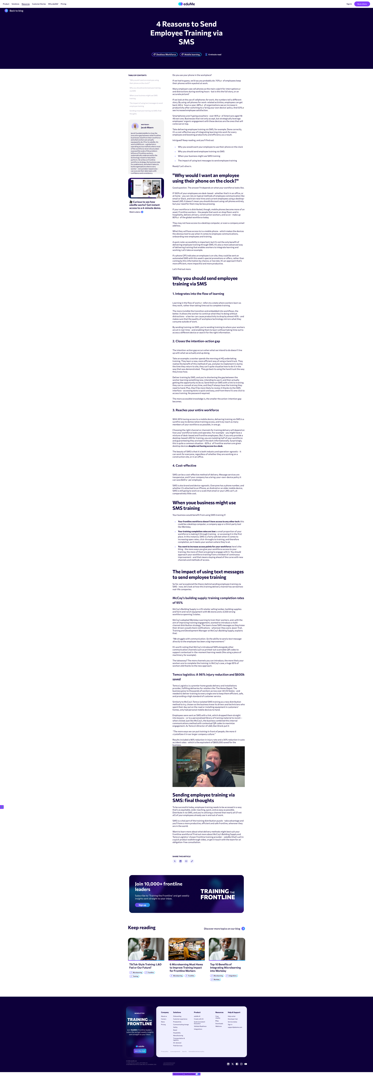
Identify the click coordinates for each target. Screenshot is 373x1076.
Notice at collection (178, 1074)
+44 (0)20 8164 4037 (169, 1063)
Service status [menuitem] (232, 1022)
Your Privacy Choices (190, 1074)
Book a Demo (362, 4)
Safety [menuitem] (175, 1027)
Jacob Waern (147, 127)
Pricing (63, 4)
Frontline (151, 972)
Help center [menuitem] (232, 1016)
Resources (26, 4)
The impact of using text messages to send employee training (146, 104)
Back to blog (16, 10)
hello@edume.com (168, 1064)
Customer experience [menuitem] (180, 1019)
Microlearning (137, 972)
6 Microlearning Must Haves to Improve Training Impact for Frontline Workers (186, 967)
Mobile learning (192, 54)
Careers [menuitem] (163, 1019)
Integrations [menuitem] (198, 1029)
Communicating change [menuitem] (181, 1024)
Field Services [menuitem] (177, 1045)
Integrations (232, 976)
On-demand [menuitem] (177, 1043)
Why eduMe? (53, 4)
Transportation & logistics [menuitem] (179, 1039)
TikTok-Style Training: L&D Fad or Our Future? (145, 966)
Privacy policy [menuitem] (164, 1051)
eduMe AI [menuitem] (197, 1016)
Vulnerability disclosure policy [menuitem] (196, 1051)
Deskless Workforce (166, 54)
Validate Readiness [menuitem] (200, 1026)
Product (6, 4)
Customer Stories (39, 4)
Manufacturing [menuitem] (178, 1035)
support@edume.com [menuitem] (235, 1027)
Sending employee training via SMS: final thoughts (145, 112)
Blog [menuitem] (216, 1021)
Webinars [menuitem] (218, 1026)
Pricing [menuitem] (163, 1024)
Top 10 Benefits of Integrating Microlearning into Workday (225, 967)
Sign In (349, 4)
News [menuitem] (163, 1022)
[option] (146, 958)
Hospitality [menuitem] (177, 1033)
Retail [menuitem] (175, 1030)
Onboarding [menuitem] (177, 1016)
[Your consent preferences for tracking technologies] (2, 807)
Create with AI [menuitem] (198, 1019)
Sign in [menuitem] (230, 1024)
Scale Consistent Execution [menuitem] (199, 1022)
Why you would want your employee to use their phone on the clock (210, 146)
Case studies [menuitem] (217, 1017)
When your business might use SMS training (199, 156)
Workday (217, 979)
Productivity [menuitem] (177, 1022)
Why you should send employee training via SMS (145, 89)
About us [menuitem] (164, 1016)
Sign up (142, 905)
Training (135, 976)
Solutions (15, 4)
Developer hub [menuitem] (233, 1019)
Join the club (140, 1051)
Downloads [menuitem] (219, 1023)
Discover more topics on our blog (222, 928)
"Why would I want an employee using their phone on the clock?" (144, 81)
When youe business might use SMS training (144, 96)
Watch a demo (134, 212)
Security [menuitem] (184, 1051)
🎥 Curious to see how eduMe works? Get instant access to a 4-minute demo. (145, 204)
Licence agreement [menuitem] (175, 1051)
